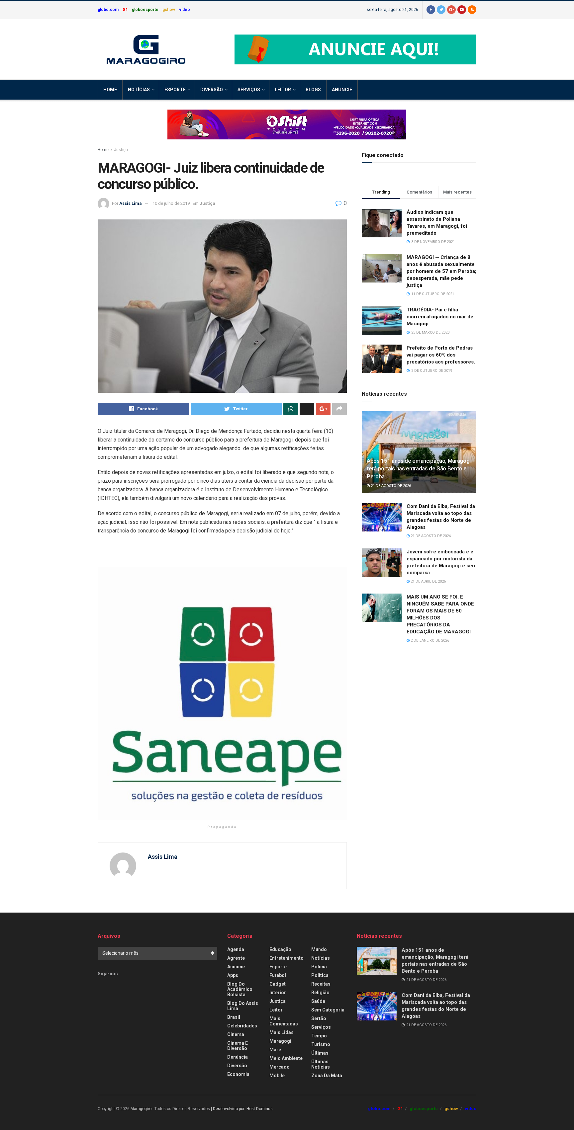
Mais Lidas (281, 1032)
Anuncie (342, 89)
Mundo (319, 949)
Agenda (235, 949)
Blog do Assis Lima (242, 1006)
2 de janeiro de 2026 (429, 640)
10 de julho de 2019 (171, 203)
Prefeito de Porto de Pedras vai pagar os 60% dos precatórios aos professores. (441, 355)
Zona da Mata (326, 1075)
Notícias (139, 89)
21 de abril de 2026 (428, 581)
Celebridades (242, 1025)
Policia (319, 966)
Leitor (283, 89)
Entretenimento (286, 958)
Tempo (319, 1035)
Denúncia (237, 1057)
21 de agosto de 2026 (390, 486)
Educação (280, 949)
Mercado (279, 1067)
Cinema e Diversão (237, 1045)
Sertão (318, 1018)
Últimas (320, 1053)
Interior (277, 992)
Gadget (277, 984)
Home (110, 89)
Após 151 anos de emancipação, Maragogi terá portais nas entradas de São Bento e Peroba (419, 468)
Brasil (233, 1017)
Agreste (236, 958)
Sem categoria (327, 1009)
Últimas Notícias (320, 1064)
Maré (275, 1049)
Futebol (277, 975)
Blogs (313, 89)
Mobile (277, 1075)
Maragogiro (141, 1108)
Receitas (321, 984)
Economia (238, 1074)
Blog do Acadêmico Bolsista (239, 989)
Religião (320, 992)
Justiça (121, 149)
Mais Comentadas (283, 1021)
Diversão (211, 89)
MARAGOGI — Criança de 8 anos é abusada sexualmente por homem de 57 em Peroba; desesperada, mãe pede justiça (441, 271)
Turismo (320, 1044)
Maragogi (280, 1041)
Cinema (235, 1034)
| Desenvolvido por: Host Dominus (242, 1108)
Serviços (249, 89)
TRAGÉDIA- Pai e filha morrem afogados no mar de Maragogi (440, 317)
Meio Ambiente (286, 1058)
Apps (232, 975)
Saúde (318, 1001)
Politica (320, 975)
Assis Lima (130, 203)
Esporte (175, 89)
